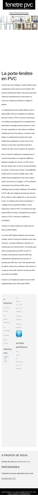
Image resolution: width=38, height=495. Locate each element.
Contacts (9, 478)
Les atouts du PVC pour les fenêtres (19, 304)
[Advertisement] (19, 51)
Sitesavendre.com (23, 462)
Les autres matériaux (7, 319)
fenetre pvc (19, 4)
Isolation (6, 335)
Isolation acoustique (19, 13)
